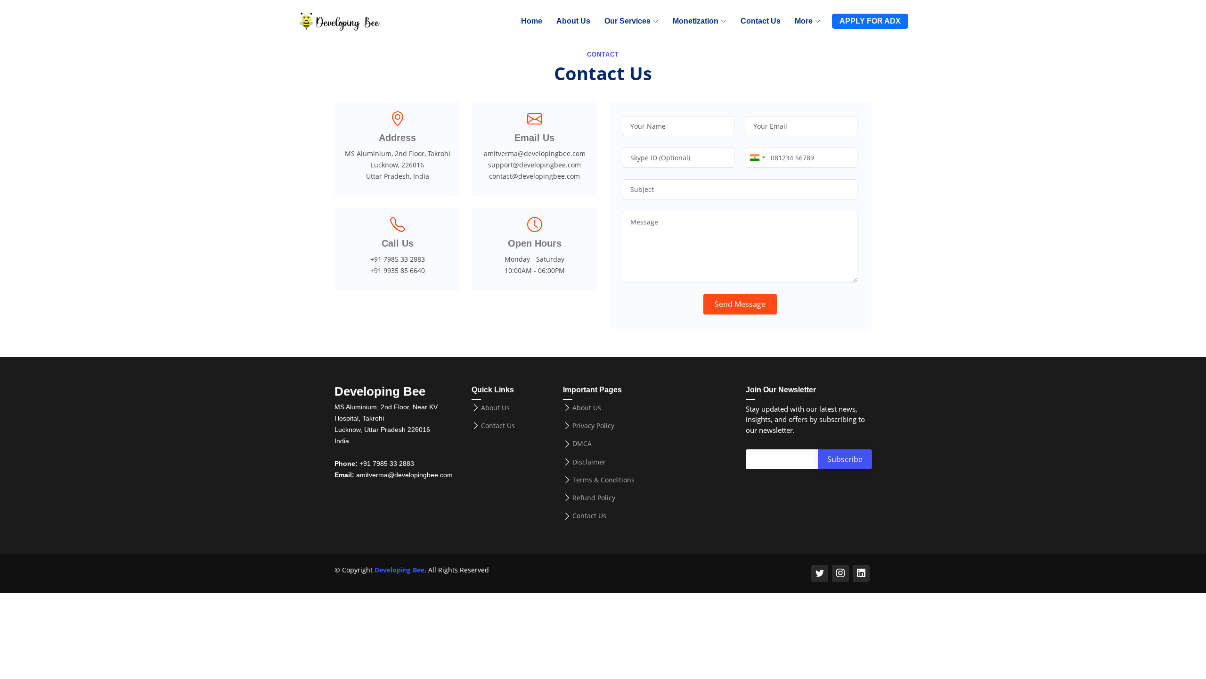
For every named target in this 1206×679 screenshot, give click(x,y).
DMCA (582, 443)
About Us (573, 21)
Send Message (740, 304)
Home (531, 21)
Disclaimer (589, 462)
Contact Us (761, 21)
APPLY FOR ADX (870, 21)
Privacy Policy (593, 425)
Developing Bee (399, 569)
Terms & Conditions (603, 480)
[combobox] (757, 157)
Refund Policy (593, 498)
